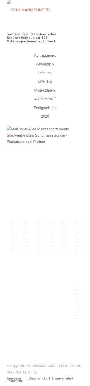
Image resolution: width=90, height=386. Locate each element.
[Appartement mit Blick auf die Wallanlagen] (76, 303)
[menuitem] (15, 378)
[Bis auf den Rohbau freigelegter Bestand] (45, 164)
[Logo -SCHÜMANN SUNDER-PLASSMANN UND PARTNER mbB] (37, 10)
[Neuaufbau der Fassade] (64, 236)
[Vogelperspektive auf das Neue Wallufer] (13, 236)
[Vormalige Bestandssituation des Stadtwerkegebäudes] (38, 236)
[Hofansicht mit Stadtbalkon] (26, 236)
